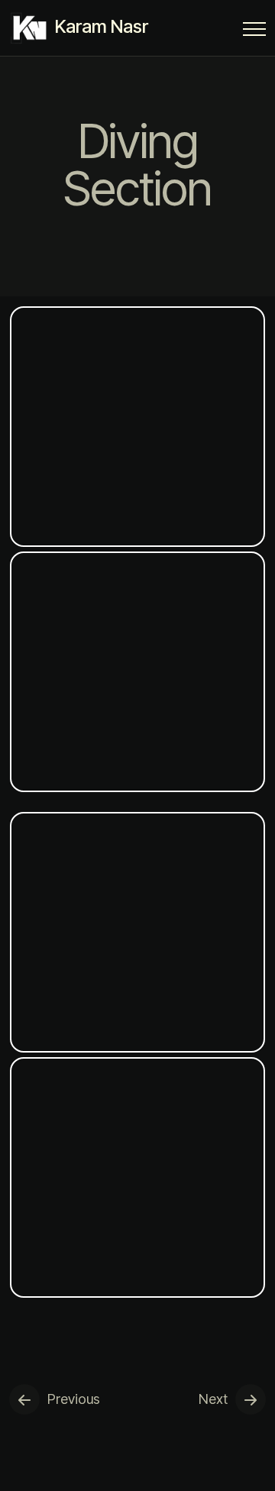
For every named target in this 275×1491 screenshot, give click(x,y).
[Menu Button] (254, 31)
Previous (73, 1399)
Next (213, 1399)
